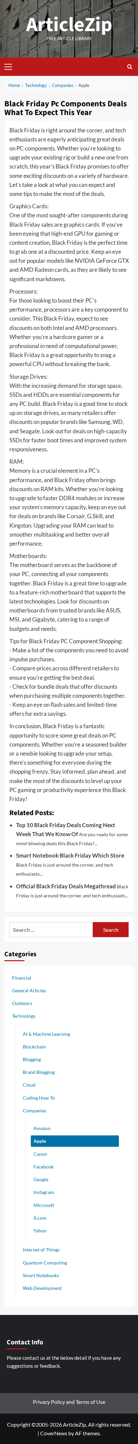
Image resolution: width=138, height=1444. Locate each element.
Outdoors (22, 1003)
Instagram (43, 1192)
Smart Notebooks (41, 1275)
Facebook (43, 1167)
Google (40, 1179)
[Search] (130, 67)
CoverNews (53, 1433)
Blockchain (34, 1046)
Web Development (42, 1288)
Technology (24, 1016)
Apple (39, 1141)
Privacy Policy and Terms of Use (69, 1402)
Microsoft (43, 1205)
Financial (21, 978)
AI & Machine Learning (46, 1034)
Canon (40, 1154)
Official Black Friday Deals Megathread (66, 886)
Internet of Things (41, 1249)
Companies (34, 1110)
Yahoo (40, 1230)
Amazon (42, 1128)
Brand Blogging (39, 1072)
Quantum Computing (45, 1262)
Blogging (32, 1059)
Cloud (29, 1085)
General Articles (29, 990)
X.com (40, 1218)
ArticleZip (69, 25)
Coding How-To (39, 1098)
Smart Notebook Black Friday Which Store (70, 855)
